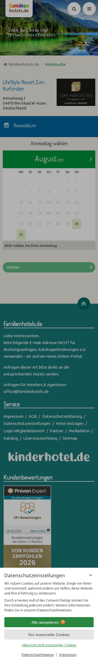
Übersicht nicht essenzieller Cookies (49, 645)
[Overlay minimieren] (90, 575)
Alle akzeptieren (45, 622)
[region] (49, 597)
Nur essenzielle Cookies (49, 634)
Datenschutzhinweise (38, 654)
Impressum (67, 654)
